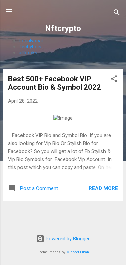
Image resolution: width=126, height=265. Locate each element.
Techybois (30, 47)
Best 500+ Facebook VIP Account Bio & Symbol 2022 (54, 83)
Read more (103, 188)
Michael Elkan (77, 252)
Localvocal (31, 41)
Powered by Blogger (67, 239)
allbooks (28, 53)
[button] (114, 80)
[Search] (117, 13)
